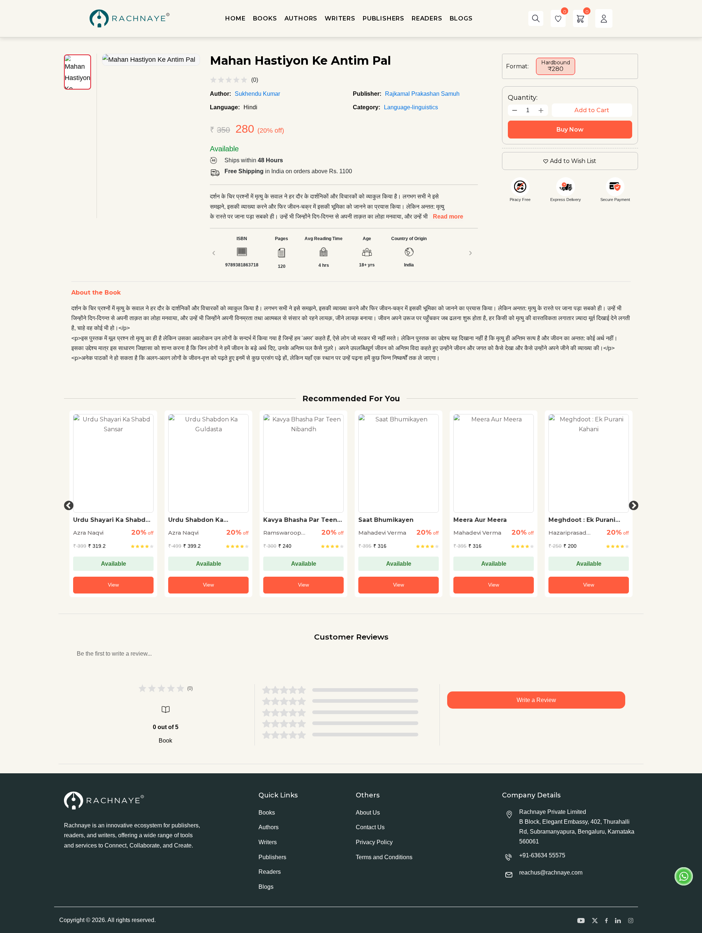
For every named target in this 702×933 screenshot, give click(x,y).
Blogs (265, 887)
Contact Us (370, 827)
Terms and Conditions (384, 857)
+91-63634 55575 (542, 855)
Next (631, 504)
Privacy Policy (374, 842)
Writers (267, 842)
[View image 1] (77, 72)
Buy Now (570, 129)
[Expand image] (151, 59)
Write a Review (536, 700)
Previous (67, 504)
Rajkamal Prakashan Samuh (422, 94)
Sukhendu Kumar (257, 94)
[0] (558, 18)
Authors (268, 827)
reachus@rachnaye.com (550, 872)
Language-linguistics (411, 107)
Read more (448, 216)
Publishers (272, 857)
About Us (368, 812)
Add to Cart (591, 110)
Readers (269, 872)
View (113, 585)
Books (266, 812)
